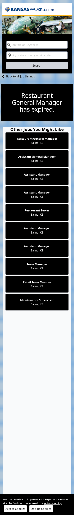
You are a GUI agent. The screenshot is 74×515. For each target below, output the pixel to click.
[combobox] (37, 45)
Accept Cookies (15, 509)
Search (37, 65)
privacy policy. (53, 503)
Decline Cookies (41, 509)
